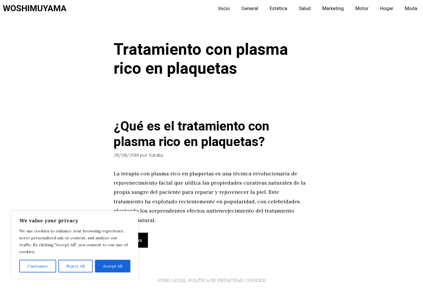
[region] (75, 244)
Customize (37, 266)
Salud (305, 8)
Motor (362, 8)
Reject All (75, 266)
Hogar (386, 8)
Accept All (112, 266)
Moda (411, 8)
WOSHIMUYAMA (34, 8)
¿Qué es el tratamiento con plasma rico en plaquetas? (191, 134)
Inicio (224, 8)
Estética (278, 8)
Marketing (333, 8)
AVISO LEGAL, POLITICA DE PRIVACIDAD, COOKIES (211, 280)
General (249, 8)
